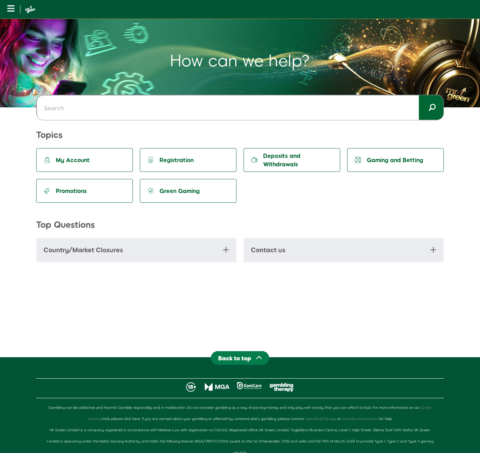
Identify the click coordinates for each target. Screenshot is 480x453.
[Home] (30, 9)
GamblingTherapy (320, 419)
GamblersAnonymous (360, 419)
